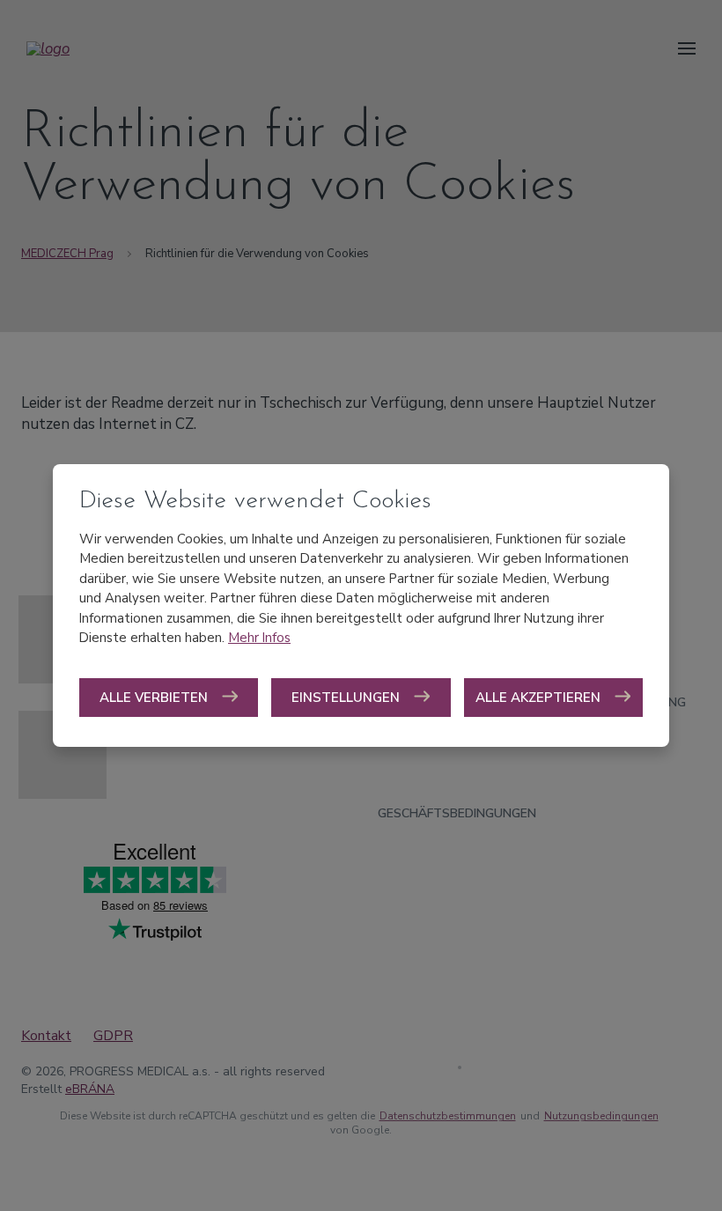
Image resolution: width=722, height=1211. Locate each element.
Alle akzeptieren (539, 697)
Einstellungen (347, 697)
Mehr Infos (259, 637)
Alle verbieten (155, 697)
